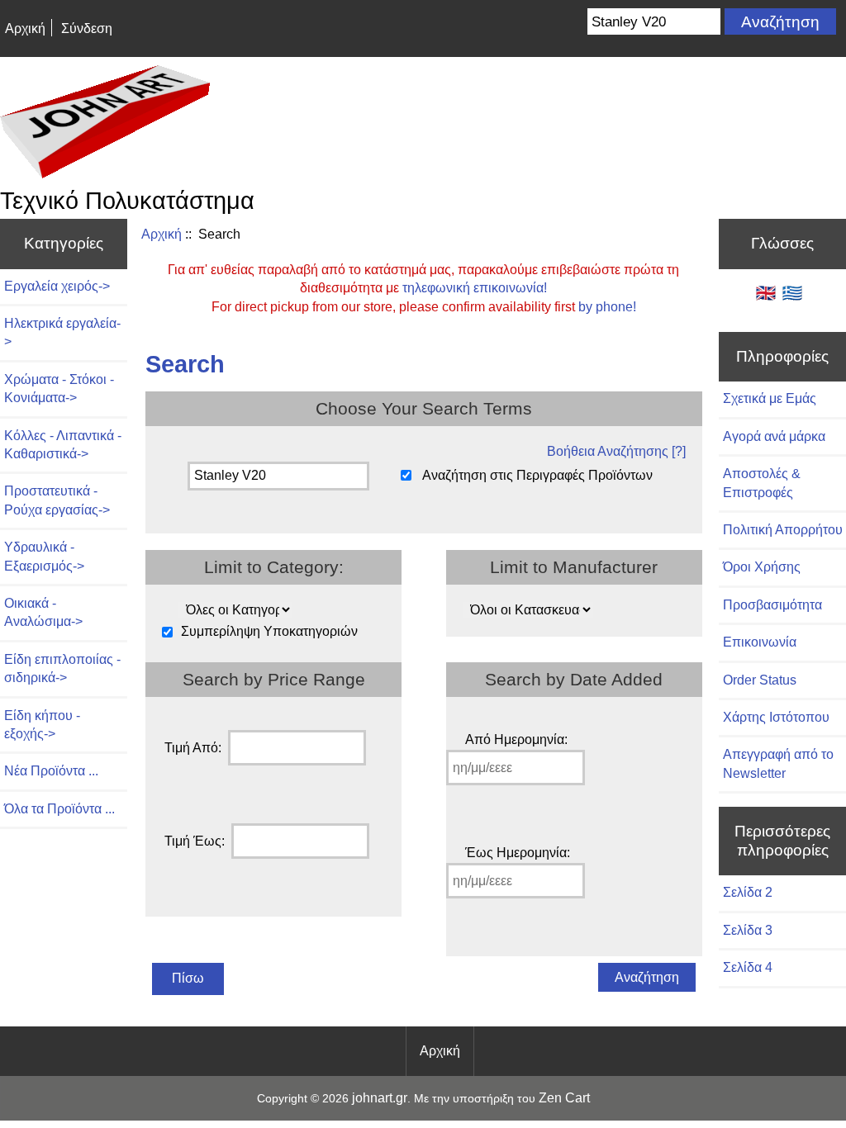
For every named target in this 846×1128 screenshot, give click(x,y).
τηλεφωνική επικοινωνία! (474, 288)
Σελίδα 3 (747, 930)
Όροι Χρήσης (762, 567)
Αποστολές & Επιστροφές (762, 483)
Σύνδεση (86, 28)
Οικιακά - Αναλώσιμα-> (43, 612)
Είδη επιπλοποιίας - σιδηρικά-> (62, 668)
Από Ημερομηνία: (516, 739)
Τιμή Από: (192, 748)
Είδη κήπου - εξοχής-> (42, 725)
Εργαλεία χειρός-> (57, 286)
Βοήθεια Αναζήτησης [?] (616, 451)
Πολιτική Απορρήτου (783, 530)
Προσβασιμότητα (772, 605)
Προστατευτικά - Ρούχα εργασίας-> (57, 500)
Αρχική (25, 28)
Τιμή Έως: (194, 841)
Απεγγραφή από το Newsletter (778, 763)
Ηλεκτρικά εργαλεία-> (62, 332)
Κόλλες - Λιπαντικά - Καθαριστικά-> (62, 445)
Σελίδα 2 (747, 892)
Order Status (759, 680)
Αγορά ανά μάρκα (774, 436)
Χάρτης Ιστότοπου (776, 717)
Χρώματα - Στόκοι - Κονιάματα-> (59, 388)
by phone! (607, 307)
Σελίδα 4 (747, 967)
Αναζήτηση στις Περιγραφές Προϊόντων (537, 475)
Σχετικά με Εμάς (769, 398)
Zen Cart (564, 1098)
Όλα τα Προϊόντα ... (59, 809)
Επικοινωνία (759, 642)
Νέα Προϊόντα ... (51, 771)
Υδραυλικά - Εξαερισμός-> (44, 556)
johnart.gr (379, 1098)
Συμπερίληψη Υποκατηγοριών (269, 632)
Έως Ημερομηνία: (517, 853)
